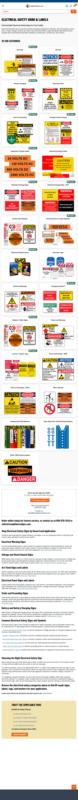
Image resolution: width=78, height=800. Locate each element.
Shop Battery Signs (55, 616)
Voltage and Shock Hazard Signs (15, 630)
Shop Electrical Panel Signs (27, 589)
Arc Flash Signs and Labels (12, 643)
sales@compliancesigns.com (39, 513)
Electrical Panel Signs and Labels (15, 639)
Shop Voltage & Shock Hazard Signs (53, 563)
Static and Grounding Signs (12, 646)
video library (47, 693)
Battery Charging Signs (11, 636)
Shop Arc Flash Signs (28, 576)
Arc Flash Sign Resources (24, 725)
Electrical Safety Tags (11, 650)
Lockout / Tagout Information (26, 718)
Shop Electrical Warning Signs (51, 550)
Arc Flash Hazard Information (26, 721)
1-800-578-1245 (40, 507)
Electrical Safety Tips (23, 714)
